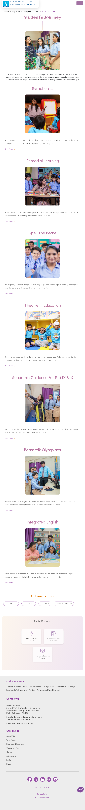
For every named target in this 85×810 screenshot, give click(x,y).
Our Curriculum (11, 603)
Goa (45, 687)
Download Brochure (15, 744)
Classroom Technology (64, 603)
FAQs (8, 760)
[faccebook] (29, 779)
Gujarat (51, 687)
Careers (10, 752)
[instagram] (49, 779)
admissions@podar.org (31, 717)
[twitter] (36, 779)
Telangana (42, 690)
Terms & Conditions (42, 797)
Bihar (25, 687)
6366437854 (27, 719)
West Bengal (54, 690)
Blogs (8, 764)
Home (7, 11)
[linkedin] (42, 779)
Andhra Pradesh (13, 687)
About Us (10, 736)
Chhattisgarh (35, 687)
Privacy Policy (42, 794)
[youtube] (55, 779)
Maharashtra (21, 690)
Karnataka (61, 687)
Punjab (32, 690)
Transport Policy (13, 748)
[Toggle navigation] (79, 3)
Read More (9, 149)
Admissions (11, 756)
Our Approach (29, 603)
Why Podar (11, 740)
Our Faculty (45, 603)
